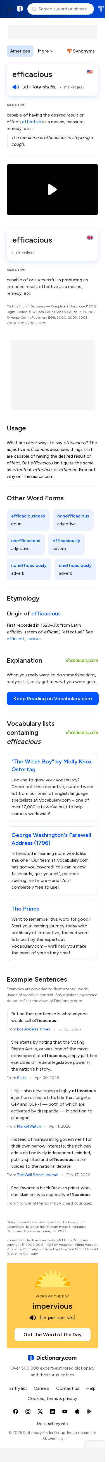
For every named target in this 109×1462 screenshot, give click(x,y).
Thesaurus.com (101, 9)
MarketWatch (29, 1126)
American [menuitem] (20, 51)
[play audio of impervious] (32, 1317)
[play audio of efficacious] (15, 87)
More (43, 51)
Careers (41, 1388)
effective (31, 121)
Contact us (67, 1388)
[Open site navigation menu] (10, 9)
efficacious (46, 613)
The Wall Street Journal (37, 1175)
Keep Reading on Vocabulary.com (52, 698)
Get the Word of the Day (52, 1334)
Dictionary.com (20, 9)
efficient (15, 638)
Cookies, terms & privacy (52, 1398)
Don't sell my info (52, 1423)
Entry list (18, 1388)
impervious (52, 1306)
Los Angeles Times (33, 1029)
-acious (34, 638)
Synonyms (84, 51)
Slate (21, 1077)
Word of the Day (52, 1296)
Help (91, 1388)
